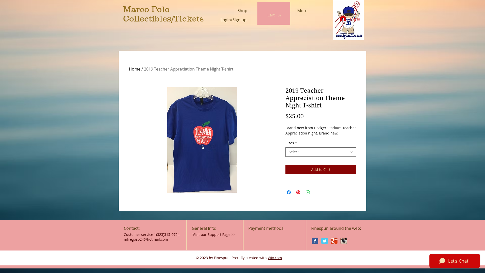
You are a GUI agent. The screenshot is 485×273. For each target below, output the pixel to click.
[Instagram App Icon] (344, 241)
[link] (274, 15)
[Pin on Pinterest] (298, 192)
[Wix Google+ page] (334, 241)
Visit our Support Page (214, 234)
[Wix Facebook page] (315, 241)
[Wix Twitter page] (324, 241)
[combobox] (320, 151)
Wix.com (275, 257)
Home (134, 69)
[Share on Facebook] (289, 192)
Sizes (291, 143)
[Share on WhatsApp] (308, 192)
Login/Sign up (234, 19)
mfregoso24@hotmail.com (146, 239)
